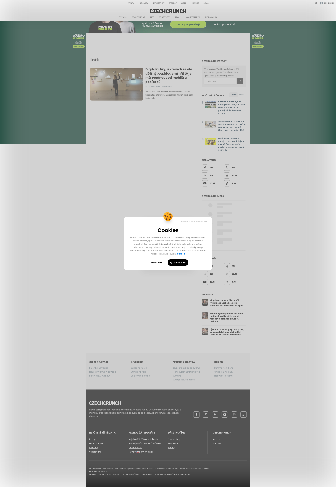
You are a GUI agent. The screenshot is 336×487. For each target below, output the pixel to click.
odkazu (181, 253)
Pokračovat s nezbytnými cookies (193, 221)
